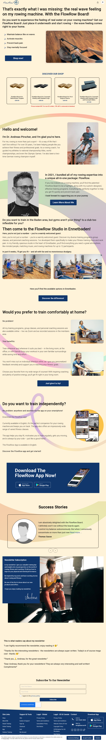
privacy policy (35, 696)
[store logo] (10, 2)
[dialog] (53, 738)
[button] (50, 550)
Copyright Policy (58, 726)
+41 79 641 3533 (81, 720)
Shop (3, 718)
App (3, 729)
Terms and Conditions (43, 721)
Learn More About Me (63, 202)
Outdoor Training (7, 732)
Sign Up (22, 723)
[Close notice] (99, 738)
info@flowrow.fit (81, 725)
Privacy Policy (41, 718)
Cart (21, 729)
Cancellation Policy (42, 723)
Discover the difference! (53, 298)
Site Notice (40, 726)
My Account (23, 732)
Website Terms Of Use (60, 723)
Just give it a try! (53, 383)
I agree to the (31, 696)
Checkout (22, 726)
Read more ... (76, 532)
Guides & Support (25, 721)
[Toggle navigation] (102, 2)
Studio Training (6, 723)
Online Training (6, 726)
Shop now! (18, 58)
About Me (5, 721)
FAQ (21, 718)
